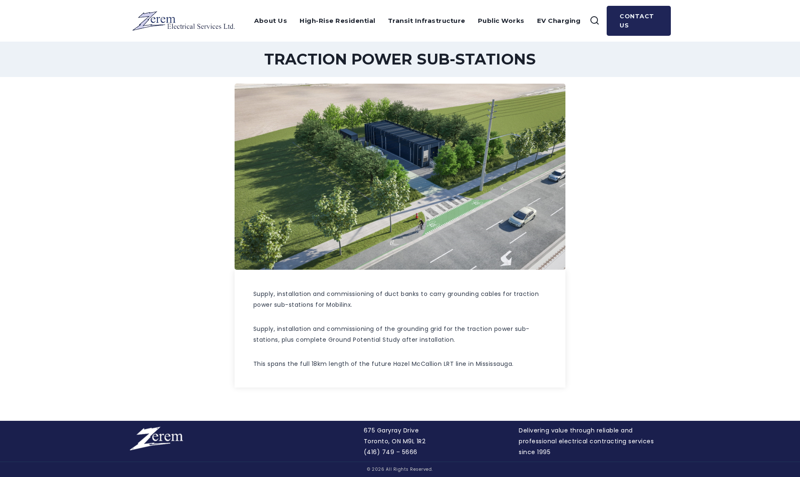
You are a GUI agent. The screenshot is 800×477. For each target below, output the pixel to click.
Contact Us (637, 20)
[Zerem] (186, 21)
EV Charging (559, 21)
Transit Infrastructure (426, 21)
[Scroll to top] (780, 450)
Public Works (501, 21)
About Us (270, 21)
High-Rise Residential (337, 21)
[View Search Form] (594, 21)
